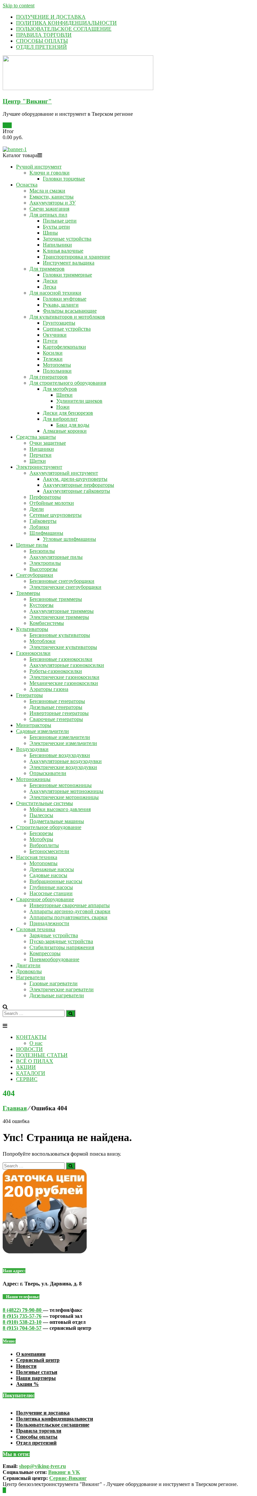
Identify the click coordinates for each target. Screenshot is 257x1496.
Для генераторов (48, 377)
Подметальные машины (56, 821)
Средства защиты (36, 437)
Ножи (63, 407)
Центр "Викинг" (27, 101)
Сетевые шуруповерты (55, 515)
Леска (49, 287)
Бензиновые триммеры (55, 599)
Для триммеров (47, 269)
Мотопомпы (57, 365)
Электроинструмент (39, 467)
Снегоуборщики (34, 575)
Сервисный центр (38, 1360)
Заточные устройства (67, 239)
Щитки (37, 461)
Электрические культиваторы (63, 647)
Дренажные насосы (51, 869)
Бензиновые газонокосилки (60, 659)
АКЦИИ (26, 1067)
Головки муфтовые (64, 299)
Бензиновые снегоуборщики (61, 581)
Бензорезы (41, 833)
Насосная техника (36, 857)
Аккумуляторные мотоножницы (66, 791)
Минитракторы (33, 725)
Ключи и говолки (49, 172)
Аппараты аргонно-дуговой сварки (69, 911)
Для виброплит (60, 419)
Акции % (27, 1384)
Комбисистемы (46, 623)
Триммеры (28, 593)
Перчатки (40, 455)
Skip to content (18, 5)
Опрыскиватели (47, 773)
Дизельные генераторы (55, 707)
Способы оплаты (37, 1437)
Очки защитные (47, 443)
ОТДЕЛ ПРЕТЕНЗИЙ (41, 47)
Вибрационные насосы (55, 881)
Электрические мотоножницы (64, 797)
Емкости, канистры (51, 197)
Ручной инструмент (39, 166)
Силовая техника (35, 929)
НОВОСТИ (29, 1049)
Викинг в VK (64, 1472)
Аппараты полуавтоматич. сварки (68, 917)
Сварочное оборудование (45, 899)
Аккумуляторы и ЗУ (52, 203)
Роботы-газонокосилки (55, 671)
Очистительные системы (44, 803)
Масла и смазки (47, 191)
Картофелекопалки (64, 347)
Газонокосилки (33, 653)
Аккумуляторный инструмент (63, 473)
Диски (50, 281)
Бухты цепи (56, 227)
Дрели (36, 509)
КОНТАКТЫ (31, 1037)
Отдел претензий (36, 1443)
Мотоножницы (33, 779)
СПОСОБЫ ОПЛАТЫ (42, 41)
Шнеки (64, 395)
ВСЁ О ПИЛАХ (34, 1061)
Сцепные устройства (67, 329)
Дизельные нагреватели (56, 995)
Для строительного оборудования (67, 383)
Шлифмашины (46, 533)
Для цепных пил (48, 215)
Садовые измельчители (42, 731)
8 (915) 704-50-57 (22, 1328)
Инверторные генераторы (59, 713)
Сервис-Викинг (68, 1478)
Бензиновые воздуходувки (59, 755)
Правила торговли (38, 1431)
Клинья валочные (63, 251)
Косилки (53, 353)
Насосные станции (51, 893)
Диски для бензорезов (68, 413)
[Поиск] (70, 1013)
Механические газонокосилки (63, 683)
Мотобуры (41, 839)
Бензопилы (42, 551)
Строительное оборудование (48, 827)
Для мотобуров (60, 389)
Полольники (57, 371)
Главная (15, 1108)
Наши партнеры (36, 1378)
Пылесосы (41, 815)
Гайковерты (43, 521)
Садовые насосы (48, 875)
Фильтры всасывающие (70, 311)
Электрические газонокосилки (64, 677)
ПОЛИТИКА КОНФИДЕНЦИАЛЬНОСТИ (66, 23)
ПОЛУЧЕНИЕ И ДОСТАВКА (51, 17)
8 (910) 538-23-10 (22, 1322)
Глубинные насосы (51, 887)
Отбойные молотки (51, 503)
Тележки (53, 359)
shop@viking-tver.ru (42, 1466)
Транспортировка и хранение (76, 257)
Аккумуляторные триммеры (61, 611)
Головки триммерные (67, 275)
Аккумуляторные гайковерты (76, 491)
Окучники (55, 335)
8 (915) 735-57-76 (22, 1316)
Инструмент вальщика (68, 263)
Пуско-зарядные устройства (61, 941)
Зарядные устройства (53, 935)
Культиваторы (32, 629)
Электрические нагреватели (61, 989)
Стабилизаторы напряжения (61, 947)
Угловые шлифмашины (69, 539)
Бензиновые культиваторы (59, 635)
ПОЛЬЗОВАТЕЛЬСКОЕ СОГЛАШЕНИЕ (63, 29)
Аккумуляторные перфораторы (78, 485)
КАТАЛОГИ (30, 1073)
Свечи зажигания (49, 209)
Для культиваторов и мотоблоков (67, 317)
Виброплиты (44, 845)
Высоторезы (43, 569)
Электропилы (45, 563)
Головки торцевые (64, 178)
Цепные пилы (32, 545)
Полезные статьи (36, 1372)
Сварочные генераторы (56, 719)
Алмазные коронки (65, 431)
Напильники (57, 245)
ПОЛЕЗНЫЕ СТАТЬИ (42, 1055)
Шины (50, 233)
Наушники (41, 449)
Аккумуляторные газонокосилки (66, 665)
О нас (35, 1043)
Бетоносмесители (49, 851)
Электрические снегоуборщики (65, 587)
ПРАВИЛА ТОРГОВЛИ (44, 35)
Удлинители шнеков (79, 401)
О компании (31, 1354)
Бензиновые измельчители (59, 737)
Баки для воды (72, 425)
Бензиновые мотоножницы (60, 785)
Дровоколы (29, 971)
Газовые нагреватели (53, 983)
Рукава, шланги (61, 305)
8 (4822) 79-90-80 (23, 1310)
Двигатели (28, 965)
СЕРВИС (26, 1079)
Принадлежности (49, 923)
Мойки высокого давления (60, 809)
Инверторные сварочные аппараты (69, 905)
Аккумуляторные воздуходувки (65, 761)
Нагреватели (30, 977)
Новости (26, 1366)
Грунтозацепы (59, 323)
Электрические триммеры (59, 617)
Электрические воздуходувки (63, 767)
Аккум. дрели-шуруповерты (75, 479)
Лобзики (39, 527)
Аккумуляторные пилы (56, 557)
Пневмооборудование (54, 959)
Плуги (50, 341)
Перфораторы (45, 497)
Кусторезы (41, 605)
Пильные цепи (60, 221)
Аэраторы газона (48, 689)
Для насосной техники (55, 293)
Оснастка (26, 185)
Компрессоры (45, 953)
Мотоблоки (42, 641)
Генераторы (29, 695)
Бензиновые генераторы (57, 701)
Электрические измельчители (63, 743)
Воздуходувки (32, 749)
